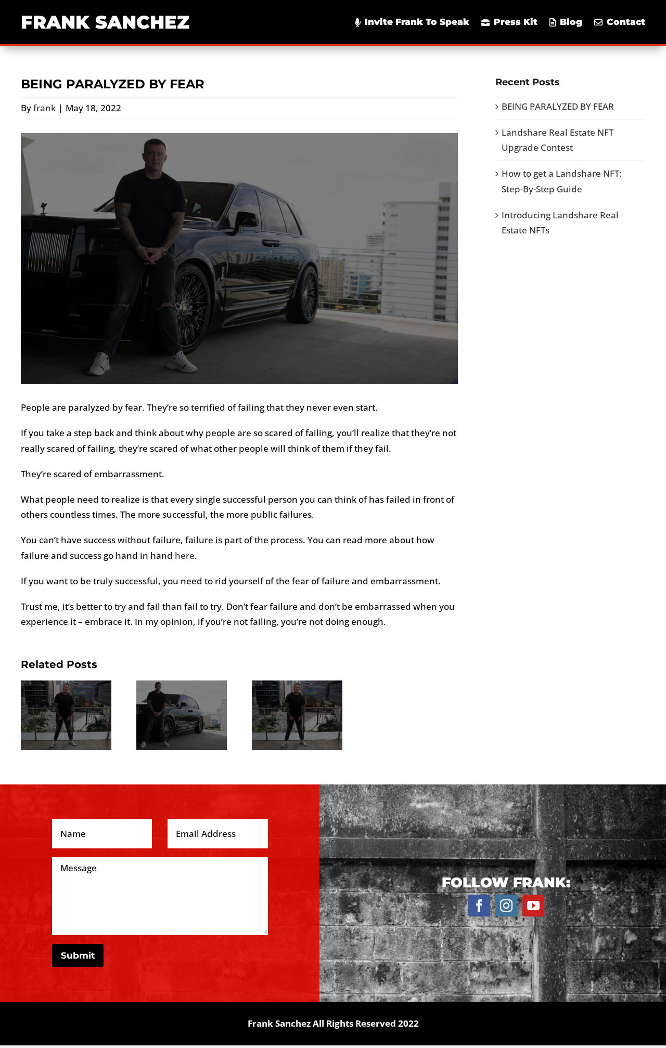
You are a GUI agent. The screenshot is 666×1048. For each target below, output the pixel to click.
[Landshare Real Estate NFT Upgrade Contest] (66, 714)
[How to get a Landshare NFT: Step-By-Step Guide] (181, 714)
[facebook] (479, 905)
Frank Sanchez (105, 22)
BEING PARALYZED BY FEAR (558, 106)
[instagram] (506, 905)
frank (44, 108)
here (185, 555)
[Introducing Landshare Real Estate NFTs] (297, 714)
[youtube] (533, 905)
